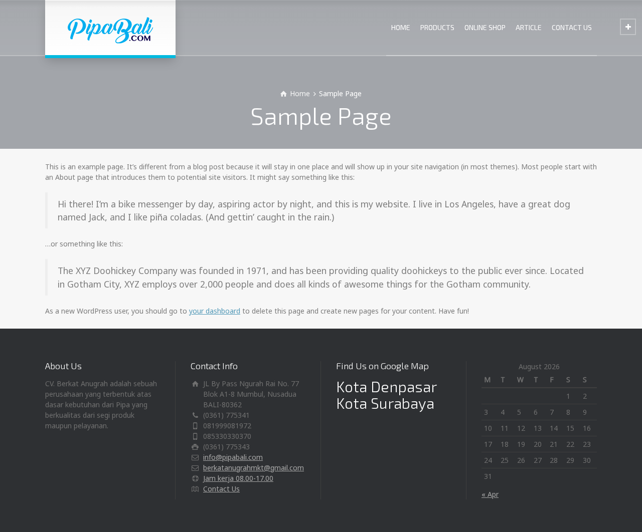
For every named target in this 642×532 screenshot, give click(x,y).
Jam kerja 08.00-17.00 (238, 478)
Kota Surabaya (385, 403)
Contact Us (221, 488)
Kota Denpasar (386, 386)
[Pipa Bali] (110, 27)
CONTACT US (572, 27)
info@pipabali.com (233, 457)
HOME (400, 27)
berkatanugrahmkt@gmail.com (253, 467)
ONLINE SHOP (485, 27)
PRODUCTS (437, 27)
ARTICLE (529, 27)
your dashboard (214, 311)
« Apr (490, 494)
